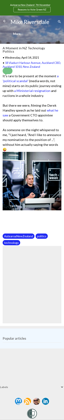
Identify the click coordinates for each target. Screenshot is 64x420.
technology (11, 242)
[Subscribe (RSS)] (28, 403)
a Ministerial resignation (32, 91)
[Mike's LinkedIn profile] (45, 403)
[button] (7, 71)
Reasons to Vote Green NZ (32, 9)
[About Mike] (37, 403)
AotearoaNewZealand (18, 236)
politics (41, 236)
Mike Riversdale (30, 21)
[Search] (59, 22)
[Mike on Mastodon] (18, 403)
